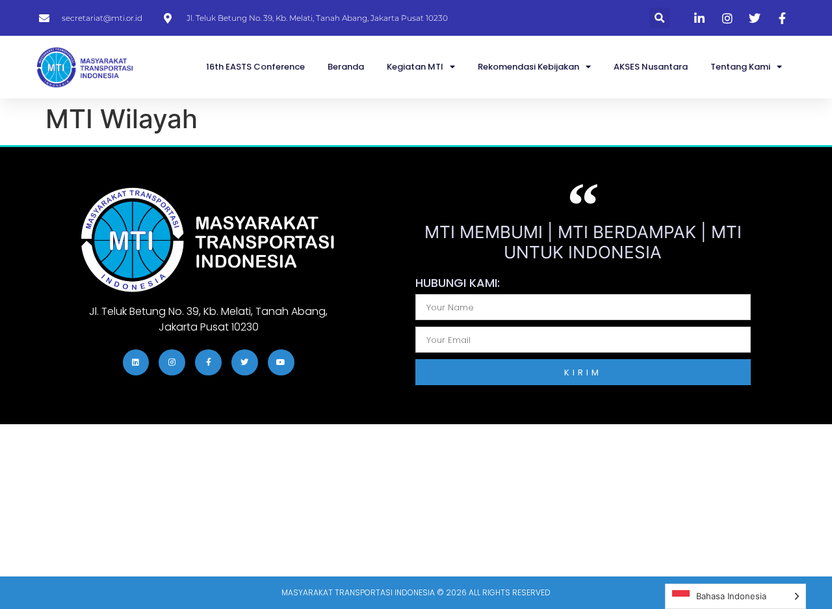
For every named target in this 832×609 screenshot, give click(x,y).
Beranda (346, 67)
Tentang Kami (740, 67)
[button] (659, 18)
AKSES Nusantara (651, 67)
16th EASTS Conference (255, 67)
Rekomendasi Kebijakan (528, 67)
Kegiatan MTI (415, 67)
